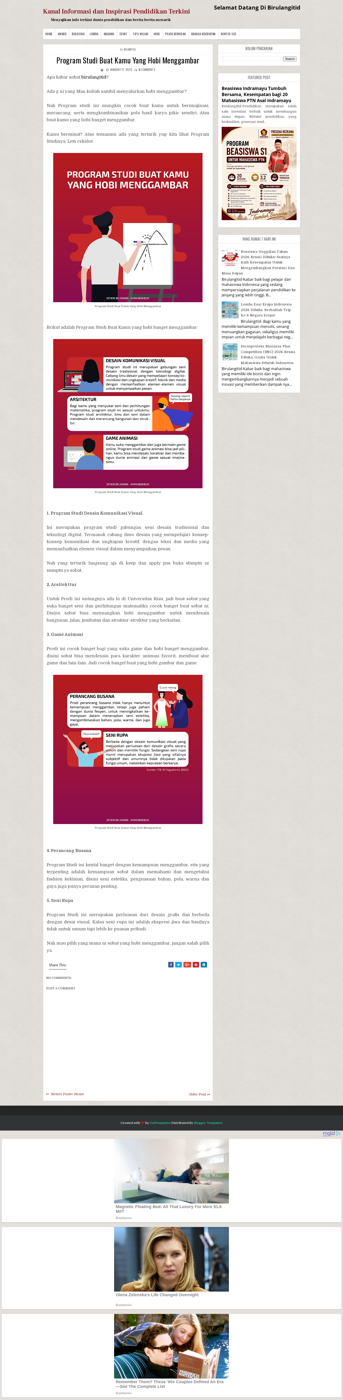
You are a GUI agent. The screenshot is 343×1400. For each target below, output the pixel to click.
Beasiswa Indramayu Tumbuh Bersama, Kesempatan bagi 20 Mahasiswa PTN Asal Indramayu (256, 94)
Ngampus (130, 49)
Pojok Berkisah (175, 33)
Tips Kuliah (140, 33)
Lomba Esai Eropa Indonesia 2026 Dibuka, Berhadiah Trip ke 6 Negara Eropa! (266, 309)
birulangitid (93, 77)
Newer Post (60, 1094)
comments (147, 69)
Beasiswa (78, 33)
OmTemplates (160, 1123)
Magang (109, 33)
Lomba (94, 33)
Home (49, 33)
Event (124, 33)
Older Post (197, 1094)
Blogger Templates (208, 1123)
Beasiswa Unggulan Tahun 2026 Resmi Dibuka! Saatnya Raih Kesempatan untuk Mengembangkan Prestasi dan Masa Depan (258, 262)
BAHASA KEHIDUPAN (203, 33)
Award (62, 33)
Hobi (157, 33)
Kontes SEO (228, 33)
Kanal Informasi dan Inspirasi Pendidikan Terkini (116, 11)
